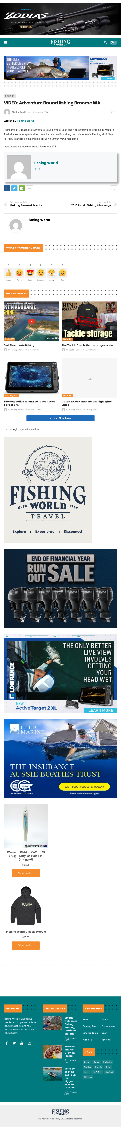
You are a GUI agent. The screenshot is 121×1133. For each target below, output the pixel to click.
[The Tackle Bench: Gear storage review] (89, 321)
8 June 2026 (33, 349)
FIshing (87, 1067)
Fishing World (19, 112)
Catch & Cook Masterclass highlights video (87, 403)
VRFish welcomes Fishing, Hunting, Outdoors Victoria (70, 1025)
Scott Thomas (75, 350)
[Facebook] (7, 1043)
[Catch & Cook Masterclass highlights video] (89, 378)
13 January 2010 (40, 112)
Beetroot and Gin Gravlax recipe (69, 1051)
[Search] (105, 42)
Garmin (98, 1067)
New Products (90, 1032)
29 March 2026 (34, 409)
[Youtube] (22, 1043)
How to (105, 1019)
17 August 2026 (70, 1061)
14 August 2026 (70, 1092)
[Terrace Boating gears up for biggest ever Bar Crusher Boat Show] (52, 1074)
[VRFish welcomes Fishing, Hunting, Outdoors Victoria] (52, 1023)
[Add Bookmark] (113, 188)
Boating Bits (11, 395)
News (86, 1019)
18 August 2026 (70, 1039)
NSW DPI (97, 1072)
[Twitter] (14, 1043)
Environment (108, 1026)
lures (86, 1072)
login (15, 429)
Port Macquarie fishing (19, 345)
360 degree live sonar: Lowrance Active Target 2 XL (29, 403)
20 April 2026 (92, 349)
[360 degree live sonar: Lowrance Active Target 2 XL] (31, 378)
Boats (86, 1062)
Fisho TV (9, 96)
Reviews (106, 1039)
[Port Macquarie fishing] (31, 321)
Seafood (109, 1072)
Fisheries (107, 1062)
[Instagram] (29, 1043)
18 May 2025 (91, 409)
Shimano (88, 1077)
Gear (104, 1032)
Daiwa (96, 1062)
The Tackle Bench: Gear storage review (87, 345)
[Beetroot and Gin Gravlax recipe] (52, 1051)
